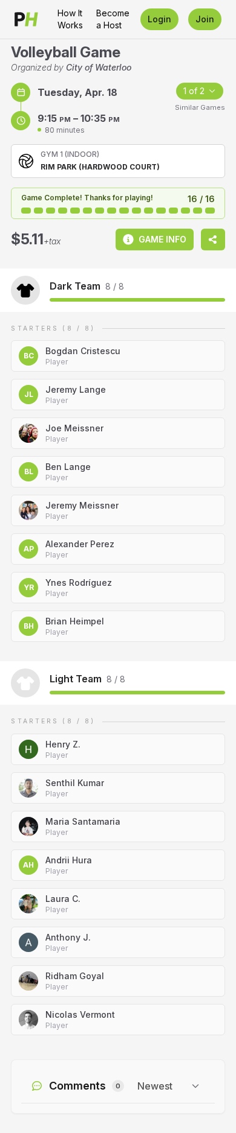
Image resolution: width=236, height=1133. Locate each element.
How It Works (70, 19)
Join (204, 19)
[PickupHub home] (26, 19)
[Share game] (213, 239)
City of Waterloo (98, 67)
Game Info (162, 239)
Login (159, 19)
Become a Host (112, 19)
